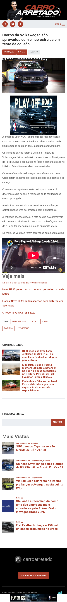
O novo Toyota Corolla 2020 (18, 312)
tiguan (45, 321)
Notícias (21, 52)
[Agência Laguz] (60, 593)
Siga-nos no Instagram (33, 575)
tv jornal (8, 328)
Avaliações (9, 52)
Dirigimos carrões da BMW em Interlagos (24, 282)
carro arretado (19, 321)
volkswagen (24, 328)
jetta (34, 321)
